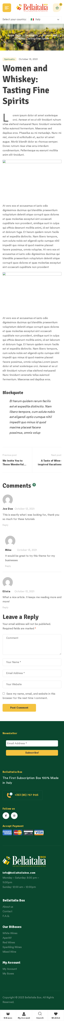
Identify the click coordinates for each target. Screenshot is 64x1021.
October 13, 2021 (28, 59)
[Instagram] (14, 815)
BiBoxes (8, 1018)
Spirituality (31, 35)
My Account (24, 1018)
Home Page (14, 35)
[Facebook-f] (6, 815)
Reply (5, 525)
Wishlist (56, 1018)
